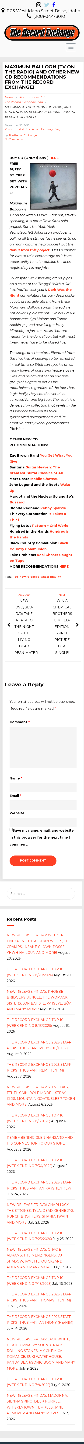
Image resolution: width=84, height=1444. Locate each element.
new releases (29, 576)
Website (17, 813)
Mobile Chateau (44, 479)
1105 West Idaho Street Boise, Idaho (43, 10)
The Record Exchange (23, 135)
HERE (54, 158)
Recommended (30, 97)
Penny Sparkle (53, 508)
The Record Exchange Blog (24, 102)
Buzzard (17, 502)
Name (16, 778)
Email (15, 796)
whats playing (51, 576)
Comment (20, 722)
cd (16, 576)
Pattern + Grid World (50, 526)
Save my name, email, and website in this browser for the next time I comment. (42, 837)
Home (9, 97)
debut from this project (29, 250)
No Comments (14, 139)
